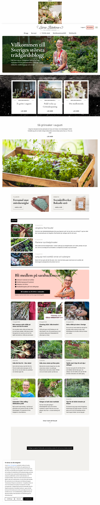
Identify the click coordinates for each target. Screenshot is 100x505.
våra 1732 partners (12, 465)
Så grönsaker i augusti (50, 125)
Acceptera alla (28, 498)
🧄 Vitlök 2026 (44, 33)
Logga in (83, 27)
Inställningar (9, 498)
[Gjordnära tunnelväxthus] (50, 13)
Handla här (18, 207)
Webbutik (72, 33)
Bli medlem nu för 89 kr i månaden (32, 292)
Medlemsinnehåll (59, 33)
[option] (24, 98)
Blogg (26, 33)
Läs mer (50, 136)
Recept (34, 33)
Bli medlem (90, 27)
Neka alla (19, 498)
